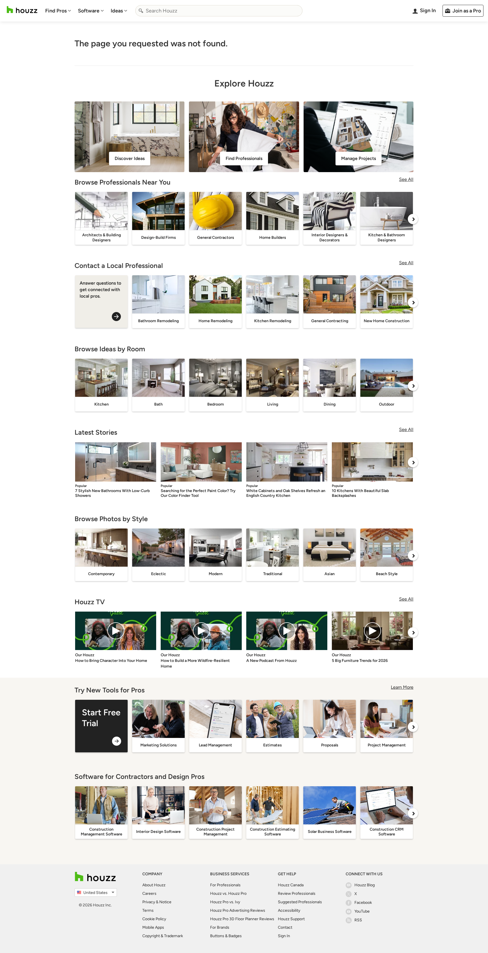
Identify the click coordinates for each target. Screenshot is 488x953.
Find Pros (56, 11)
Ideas (117, 11)
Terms (148, 910)
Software (88, 11)
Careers (149, 893)
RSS (358, 920)
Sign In (284, 935)
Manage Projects (358, 158)
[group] (101, 726)
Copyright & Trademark (162, 935)
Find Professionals (244, 158)
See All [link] (406, 179)
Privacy (148, 902)
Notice (165, 902)
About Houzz (153, 885)
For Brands (219, 927)
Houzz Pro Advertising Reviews (237, 910)
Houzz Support (291, 919)
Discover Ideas (130, 158)
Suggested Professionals (300, 902)
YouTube (362, 911)
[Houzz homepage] (22, 9)
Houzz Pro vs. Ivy (225, 902)
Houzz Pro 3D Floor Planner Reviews (242, 919)
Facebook (363, 902)
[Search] (141, 10)
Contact (285, 927)
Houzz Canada (291, 885)
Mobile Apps (153, 927)
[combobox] (218, 10)
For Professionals (225, 885)
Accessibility (289, 910)
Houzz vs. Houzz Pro (228, 893)
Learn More (402, 687)
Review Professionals (296, 893)
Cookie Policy (154, 919)
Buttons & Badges (226, 935)
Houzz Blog (364, 885)
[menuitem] (58, 10)
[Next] (413, 219)
